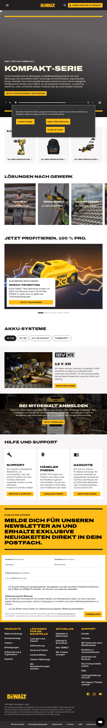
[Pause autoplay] (100, 102)
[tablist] (53, 338)
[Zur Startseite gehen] (48, 5)
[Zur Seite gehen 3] (53, 312)
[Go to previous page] (5, 102)
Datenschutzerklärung (66, 614)
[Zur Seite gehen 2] (47, 312)
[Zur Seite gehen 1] (40, 312)
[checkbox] (6, 588)
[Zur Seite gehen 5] (66, 312)
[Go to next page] (92, 102)
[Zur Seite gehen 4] (60, 312)
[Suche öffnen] (65, 5)
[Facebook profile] (88, 694)
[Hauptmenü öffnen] (7, 5)
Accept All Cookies (55, 130)
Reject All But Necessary (58, 122)
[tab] (10, 338)
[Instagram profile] (94, 694)
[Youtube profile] (100, 694)
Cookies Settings (25, 122)
